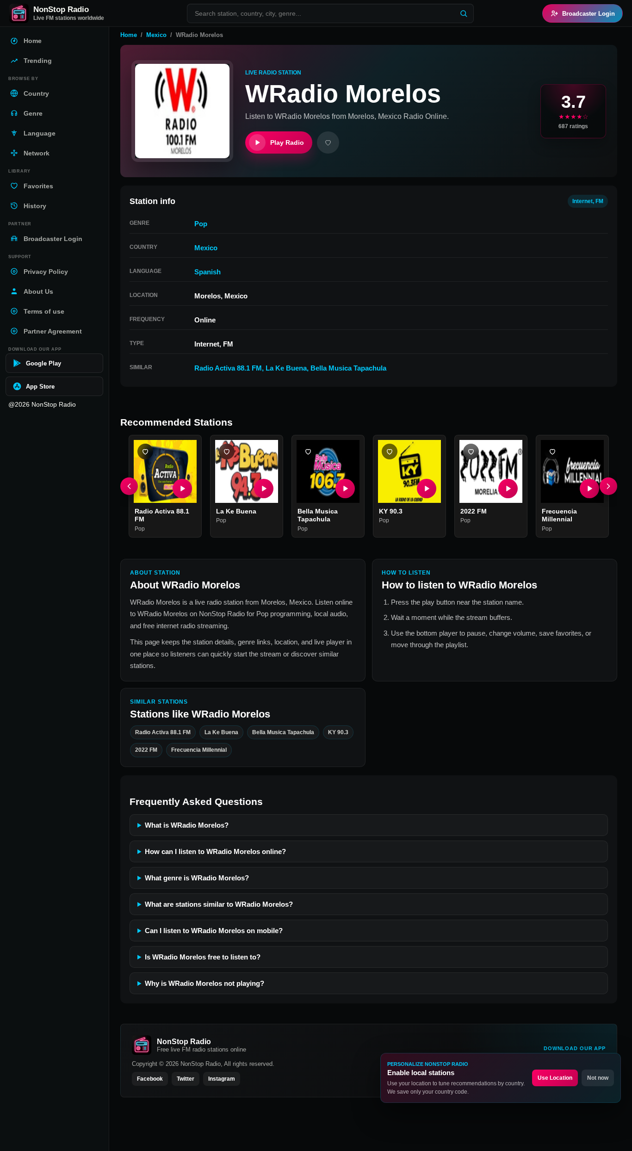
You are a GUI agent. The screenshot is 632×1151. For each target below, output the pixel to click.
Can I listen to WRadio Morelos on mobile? (214, 930)
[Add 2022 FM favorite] (471, 451)
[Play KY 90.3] (426, 488)
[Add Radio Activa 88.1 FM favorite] (145, 451)
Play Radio (287, 142)
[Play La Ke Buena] (263, 488)
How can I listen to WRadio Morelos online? (215, 851)
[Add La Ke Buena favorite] (227, 451)
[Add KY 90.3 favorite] (389, 451)
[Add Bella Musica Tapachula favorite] (308, 451)
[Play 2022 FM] (508, 488)
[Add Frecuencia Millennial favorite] (552, 451)
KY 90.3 (391, 511)
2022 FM (473, 511)
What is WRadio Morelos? (187, 825)
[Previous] (129, 486)
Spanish (207, 272)
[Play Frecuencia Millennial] (589, 488)
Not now (597, 1078)
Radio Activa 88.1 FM (228, 368)
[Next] (608, 486)
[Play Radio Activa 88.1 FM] (182, 488)
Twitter (185, 1079)
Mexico (156, 34)
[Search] (463, 13)
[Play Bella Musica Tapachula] (345, 488)
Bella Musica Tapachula (348, 368)
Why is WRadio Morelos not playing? (204, 983)
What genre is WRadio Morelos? (197, 878)
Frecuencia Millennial (559, 515)
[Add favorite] (328, 142)
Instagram (221, 1079)
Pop (200, 224)
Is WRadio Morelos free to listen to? (202, 957)
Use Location (555, 1078)
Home (128, 34)
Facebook (150, 1079)
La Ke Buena (286, 368)
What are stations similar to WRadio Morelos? (219, 904)
